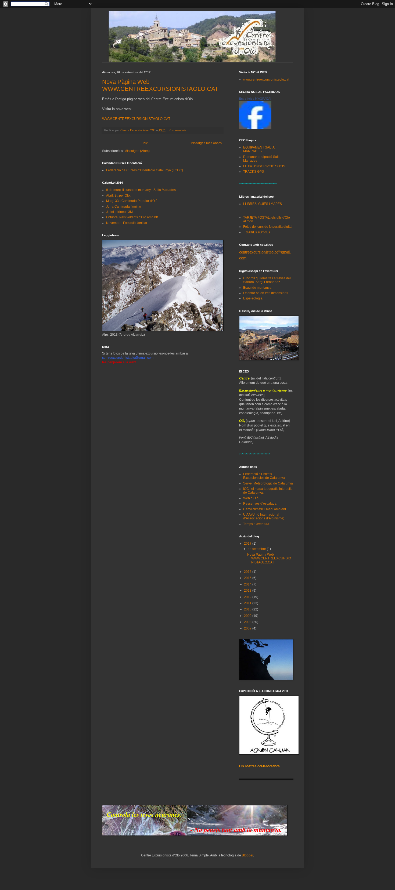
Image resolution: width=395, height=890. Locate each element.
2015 (248, 578)
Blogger (247, 855)
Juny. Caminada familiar (123, 206)
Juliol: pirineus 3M (119, 212)
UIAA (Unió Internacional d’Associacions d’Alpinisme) (263, 516)
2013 (248, 590)
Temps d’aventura (256, 524)
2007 (248, 628)
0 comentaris (178, 130)
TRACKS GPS (253, 171)
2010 (248, 609)
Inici (146, 143)
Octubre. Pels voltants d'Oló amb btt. (132, 217)
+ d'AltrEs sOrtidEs (256, 232)
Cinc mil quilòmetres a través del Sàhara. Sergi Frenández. (267, 280)
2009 (248, 616)
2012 (248, 597)
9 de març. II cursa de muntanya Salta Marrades (141, 190)
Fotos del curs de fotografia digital (267, 227)
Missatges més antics (206, 143)
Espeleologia (253, 298)
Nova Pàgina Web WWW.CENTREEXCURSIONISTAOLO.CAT (160, 85)
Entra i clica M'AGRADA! (255, 98)
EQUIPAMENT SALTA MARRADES (258, 149)
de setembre (257, 549)
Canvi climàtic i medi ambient (264, 509)
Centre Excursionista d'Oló (138, 130)
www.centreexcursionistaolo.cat (266, 79)
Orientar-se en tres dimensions (265, 293)
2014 (248, 584)
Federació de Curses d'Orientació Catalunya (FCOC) (144, 170)
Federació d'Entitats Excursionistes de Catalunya (264, 476)
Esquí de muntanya (257, 288)
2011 (248, 603)
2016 (248, 572)
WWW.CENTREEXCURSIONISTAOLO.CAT (136, 119)
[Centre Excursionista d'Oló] (255, 128)
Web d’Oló (250, 498)
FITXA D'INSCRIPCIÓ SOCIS (264, 166)
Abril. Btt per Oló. (118, 195)
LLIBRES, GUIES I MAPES (262, 204)
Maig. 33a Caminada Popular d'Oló (131, 201)
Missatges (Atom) (137, 151)
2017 (248, 543)
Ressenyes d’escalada (259, 503)
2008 (248, 622)
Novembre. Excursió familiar (126, 223)
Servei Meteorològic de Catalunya (268, 483)
